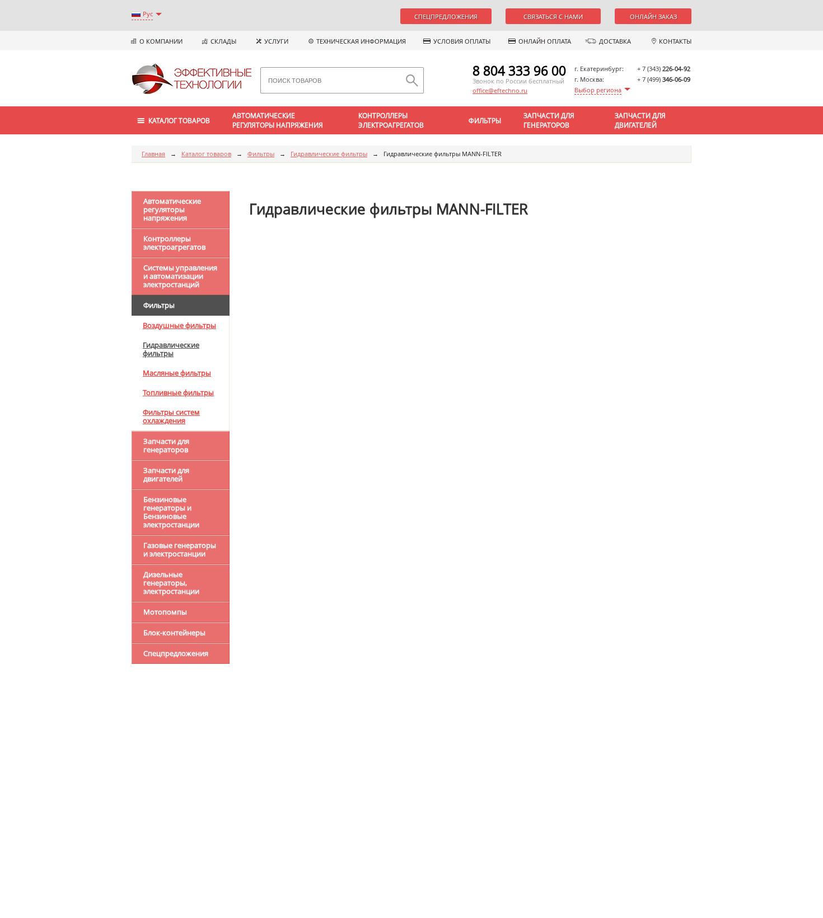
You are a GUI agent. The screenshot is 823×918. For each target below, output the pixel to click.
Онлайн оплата (544, 41)
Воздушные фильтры (179, 325)
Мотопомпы (165, 612)
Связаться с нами (553, 16)
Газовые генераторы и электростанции (179, 549)
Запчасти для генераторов (548, 120)
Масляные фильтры (177, 373)
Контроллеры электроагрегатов (391, 120)
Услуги (276, 41)
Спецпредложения (446, 16)
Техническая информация (361, 41)
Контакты (675, 41)
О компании (161, 41)
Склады (223, 41)
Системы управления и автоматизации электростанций (180, 276)
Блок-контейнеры (174, 632)
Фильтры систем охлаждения (171, 416)
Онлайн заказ (653, 16)
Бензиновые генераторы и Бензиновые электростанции (171, 512)
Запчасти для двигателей (640, 120)
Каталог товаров (206, 153)
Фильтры (485, 120)
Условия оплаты (461, 41)
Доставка (615, 41)
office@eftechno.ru (500, 90)
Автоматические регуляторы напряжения (277, 120)
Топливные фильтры (178, 392)
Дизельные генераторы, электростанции (171, 582)
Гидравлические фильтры (329, 153)
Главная (153, 153)
